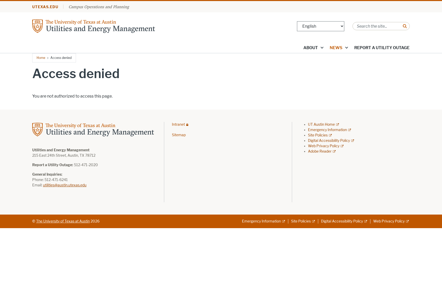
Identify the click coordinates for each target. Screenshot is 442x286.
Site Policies (318, 135)
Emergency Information (327, 130)
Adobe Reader (320, 151)
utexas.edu (45, 7)
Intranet (178, 124)
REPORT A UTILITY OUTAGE (382, 47)
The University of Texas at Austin (63, 221)
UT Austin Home (321, 124)
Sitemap (179, 135)
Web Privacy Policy (323, 146)
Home (41, 58)
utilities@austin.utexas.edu (64, 185)
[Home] (93, 25)
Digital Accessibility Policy (329, 141)
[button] (322, 47)
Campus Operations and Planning (99, 6)
